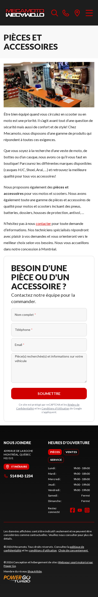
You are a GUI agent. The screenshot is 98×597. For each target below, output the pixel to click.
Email (19, 345)
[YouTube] (80, 510)
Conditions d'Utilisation (55, 408)
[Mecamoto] (25, 12)
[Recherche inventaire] (54, 13)
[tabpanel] (69, 484)
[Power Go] (49, 578)
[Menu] (89, 12)
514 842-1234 (21, 476)
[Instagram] (87, 510)
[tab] (55, 452)
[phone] (66, 13)
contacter (43, 223)
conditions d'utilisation (43, 550)
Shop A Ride (35, 571)
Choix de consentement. (73, 550)
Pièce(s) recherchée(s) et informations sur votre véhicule (49, 358)
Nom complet (25, 315)
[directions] (77, 13)
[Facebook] (72, 510)
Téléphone (24, 330)
